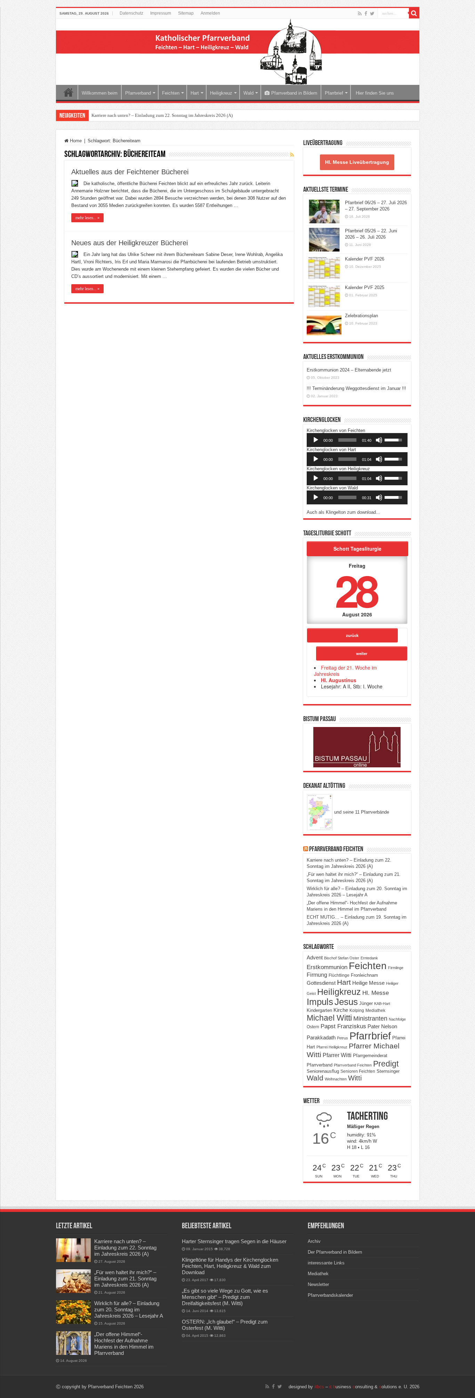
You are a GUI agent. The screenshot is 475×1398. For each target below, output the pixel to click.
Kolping (356, 1010)
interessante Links (326, 1262)
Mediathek (375, 1010)
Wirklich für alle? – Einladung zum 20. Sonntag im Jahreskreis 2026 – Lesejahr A (128, 1309)
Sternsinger (388, 1071)
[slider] (347, 440)
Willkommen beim (100, 93)
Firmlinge (395, 968)
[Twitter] (372, 13)
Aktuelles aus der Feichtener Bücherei (129, 172)
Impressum (160, 13)
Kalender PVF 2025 (364, 287)
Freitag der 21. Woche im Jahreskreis (345, 670)
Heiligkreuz (221, 93)
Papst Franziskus (343, 1026)
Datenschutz (131, 13)
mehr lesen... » (87, 217)
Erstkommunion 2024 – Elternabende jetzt (349, 370)
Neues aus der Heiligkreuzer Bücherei (129, 243)
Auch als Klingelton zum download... (343, 512)
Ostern (313, 1026)
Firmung (317, 975)
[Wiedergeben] (315, 440)
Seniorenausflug (323, 1071)
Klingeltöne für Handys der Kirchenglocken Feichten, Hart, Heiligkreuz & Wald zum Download (230, 1266)
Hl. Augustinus (338, 680)
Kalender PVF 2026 (364, 259)
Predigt (385, 1063)
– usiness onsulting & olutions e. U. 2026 (366, 1386)
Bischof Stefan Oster (341, 958)
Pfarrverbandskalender (330, 1295)
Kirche (340, 1010)
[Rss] (359, 13)
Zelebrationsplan (361, 315)
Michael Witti (329, 1017)
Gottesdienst (321, 983)
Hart (195, 93)
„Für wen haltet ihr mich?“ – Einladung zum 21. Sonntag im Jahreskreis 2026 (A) (125, 1278)
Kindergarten (319, 1010)
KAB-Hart (382, 1003)
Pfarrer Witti (337, 1055)
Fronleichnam (364, 975)
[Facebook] (366, 13)
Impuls (320, 1002)
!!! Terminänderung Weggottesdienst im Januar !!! (356, 388)
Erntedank (369, 958)
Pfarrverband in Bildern (294, 93)
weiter (361, 653)
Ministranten (370, 1018)
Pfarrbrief (334, 93)
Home (68, 92)
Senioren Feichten (357, 1071)
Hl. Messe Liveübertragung (357, 162)
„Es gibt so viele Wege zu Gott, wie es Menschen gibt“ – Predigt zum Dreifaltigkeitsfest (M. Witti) (225, 1297)
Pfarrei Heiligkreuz (331, 1047)
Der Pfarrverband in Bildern (335, 1252)
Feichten (170, 93)
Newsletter (318, 1284)
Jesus (346, 1002)
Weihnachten (336, 1079)
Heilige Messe (368, 983)
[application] (357, 440)
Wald (248, 93)
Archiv (314, 1241)
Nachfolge (397, 1019)
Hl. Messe (375, 993)
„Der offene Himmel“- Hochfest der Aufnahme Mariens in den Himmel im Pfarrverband (124, 1343)
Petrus (342, 1038)
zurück (352, 635)
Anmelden (210, 13)
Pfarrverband (138, 93)
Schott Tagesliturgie (357, 548)
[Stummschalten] (379, 440)
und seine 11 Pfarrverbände (361, 812)
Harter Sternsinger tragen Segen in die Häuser (234, 1241)
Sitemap (186, 13)
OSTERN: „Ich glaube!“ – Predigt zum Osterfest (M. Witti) (225, 1325)
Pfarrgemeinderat (370, 1055)
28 (356, 589)
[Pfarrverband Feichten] (237, 52)
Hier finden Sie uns (374, 93)
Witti (355, 1078)
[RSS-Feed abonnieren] (292, 155)
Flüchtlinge (339, 975)
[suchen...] (414, 13)
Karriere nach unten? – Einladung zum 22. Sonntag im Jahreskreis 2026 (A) (162, 115)
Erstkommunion (327, 967)
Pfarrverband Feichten (336, 849)
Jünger (366, 1003)
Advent (315, 957)
